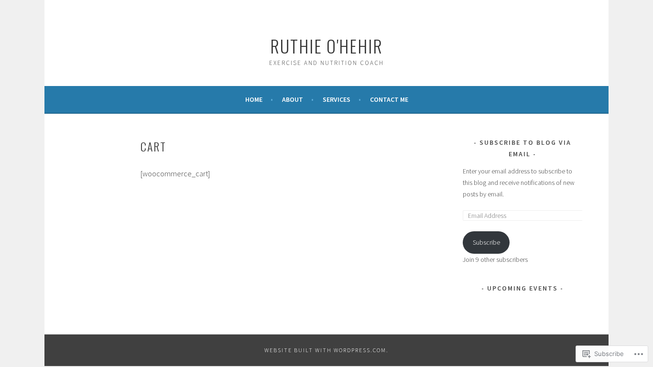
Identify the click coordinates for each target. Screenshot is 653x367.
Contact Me (389, 99)
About (292, 99)
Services (336, 99)
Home (253, 99)
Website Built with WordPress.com (325, 350)
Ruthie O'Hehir (326, 45)
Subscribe (486, 242)
